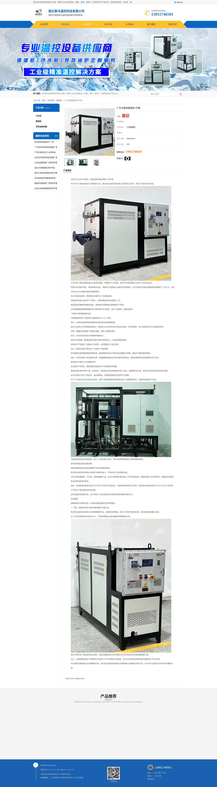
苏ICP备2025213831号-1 (66, 770)
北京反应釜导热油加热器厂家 (45, 157)
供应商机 (65, 24)
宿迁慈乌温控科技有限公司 (50, 774)
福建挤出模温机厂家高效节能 (45, 183)
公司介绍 (108, 24)
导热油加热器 (41, 127)
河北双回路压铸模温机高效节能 (46, 178)
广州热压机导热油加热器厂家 (45, 147)
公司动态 (130, 24)
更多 (56, 136)
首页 (43, 100)
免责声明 (62, 778)
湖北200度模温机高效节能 (44, 168)
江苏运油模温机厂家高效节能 (45, 163)
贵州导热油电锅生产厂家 (44, 142)
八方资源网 (54, 778)
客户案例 (151, 24)
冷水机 (38, 116)
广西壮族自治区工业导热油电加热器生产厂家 (46, 152)
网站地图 (79, 778)
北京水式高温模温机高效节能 (45, 188)
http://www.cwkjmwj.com (75, 678)
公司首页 (44, 24)
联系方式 (173, 24)
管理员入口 (71, 778)
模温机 (59, 100)
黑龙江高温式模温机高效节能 (45, 173)
